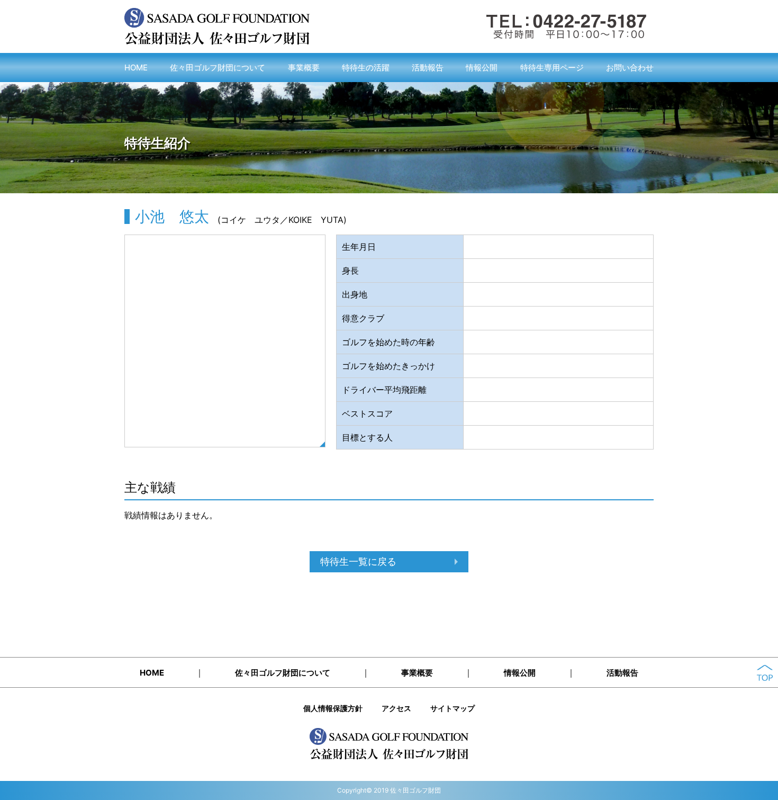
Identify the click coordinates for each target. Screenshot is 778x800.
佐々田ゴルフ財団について (217, 67)
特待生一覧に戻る (358, 561)
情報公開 (481, 67)
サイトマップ (452, 708)
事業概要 (304, 67)
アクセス (396, 708)
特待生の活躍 (366, 67)
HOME (136, 67)
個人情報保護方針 (333, 708)
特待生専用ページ (552, 67)
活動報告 (428, 67)
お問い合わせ (630, 67)
